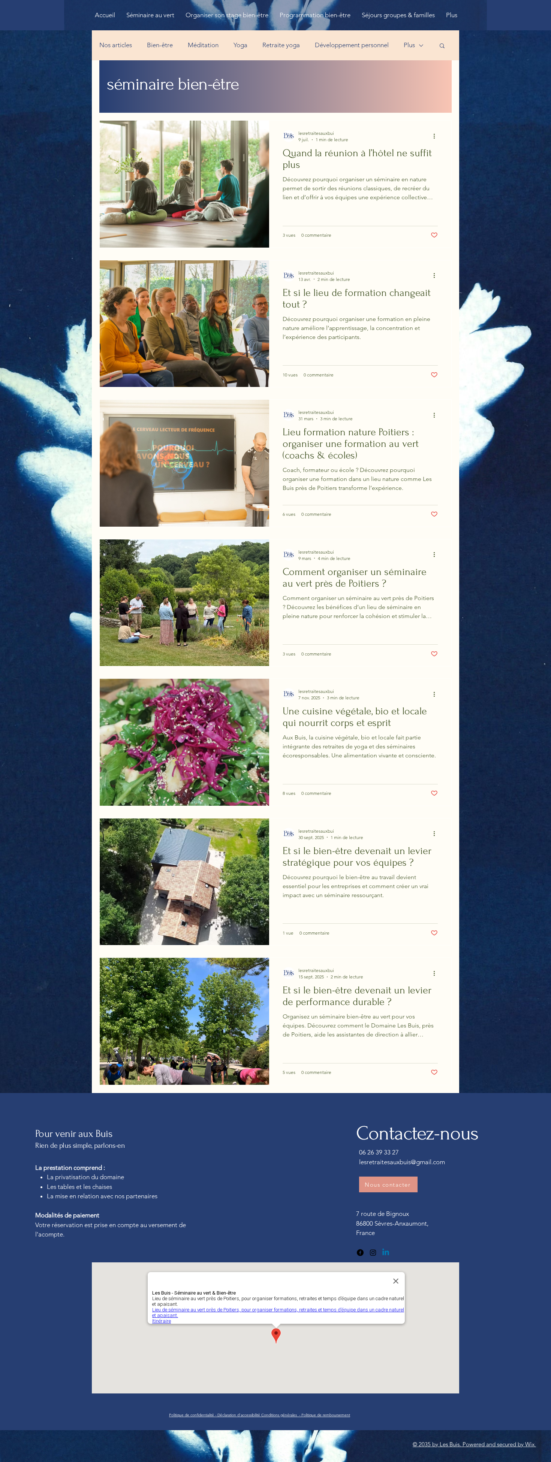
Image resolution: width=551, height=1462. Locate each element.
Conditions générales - (281, 1415)
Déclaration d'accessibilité (239, 1415)
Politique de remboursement (325, 1415)
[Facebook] (360, 1252)
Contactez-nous (417, 1133)
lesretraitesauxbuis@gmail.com (402, 1162)
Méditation (203, 45)
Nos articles (115, 45)
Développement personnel (352, 45)
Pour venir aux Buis (75, 1133)
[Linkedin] (386, 1252)
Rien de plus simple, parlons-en (80, 1145)
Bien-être (160, 45)
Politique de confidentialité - (193, 1415)
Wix (530, 1444)
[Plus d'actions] (436, 135)
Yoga (240, 45)
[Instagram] (373, 1252)
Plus (409, 45)
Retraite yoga (281, 45)
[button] (442, 46)
